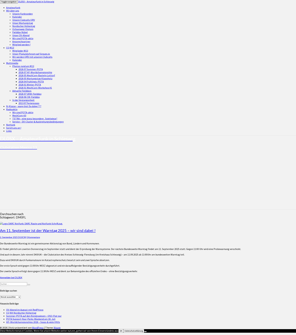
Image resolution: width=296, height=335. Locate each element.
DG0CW (22, 237)
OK (121, 331)
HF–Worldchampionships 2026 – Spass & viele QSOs (33, 322)
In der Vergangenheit (23, 100)
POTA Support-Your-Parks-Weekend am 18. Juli (30, 319)
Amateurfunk (13, 7)
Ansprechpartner (21, 41)
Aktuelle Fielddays (21, 90)
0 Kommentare (33, 237)
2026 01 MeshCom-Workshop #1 (35, 87)
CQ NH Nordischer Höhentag (21, 312)
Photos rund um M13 (23, 66)
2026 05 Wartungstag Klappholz (35, 78)
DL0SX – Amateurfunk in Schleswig (36, 1)
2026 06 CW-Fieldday (29, 97)
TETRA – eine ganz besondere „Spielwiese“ (34, 118)
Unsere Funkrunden (22, 13)
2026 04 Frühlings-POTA (31, 81)
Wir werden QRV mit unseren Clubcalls (32, 56)
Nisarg (57, 327)
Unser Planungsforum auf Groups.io (31, 53)
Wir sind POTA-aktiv (22, 38)
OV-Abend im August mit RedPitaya (24, 309)
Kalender (17, 16)
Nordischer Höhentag (23, 26)
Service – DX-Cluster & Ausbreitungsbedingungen (38, 121)
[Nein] (145, 331)
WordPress (37, 327)
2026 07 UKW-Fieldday (29, 93)
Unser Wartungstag (22, 23)
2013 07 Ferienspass (28, 103)
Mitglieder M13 (20, 50)
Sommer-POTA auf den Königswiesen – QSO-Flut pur (34, 315)
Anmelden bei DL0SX (11, 277)
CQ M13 (10, 47)
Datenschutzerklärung (134, 331)
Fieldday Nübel (20, 32)
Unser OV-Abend (20, 35)
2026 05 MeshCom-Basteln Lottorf (36, 75)
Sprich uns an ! (13, 127)
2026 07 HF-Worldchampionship (35, 72)
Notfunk (10, 124)
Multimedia (12, 63)
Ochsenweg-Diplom (22, 29)
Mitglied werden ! (21, 44)
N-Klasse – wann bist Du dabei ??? (23, 106)
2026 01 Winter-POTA (29, 84)
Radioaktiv (11, 109)
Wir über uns (12, 10)
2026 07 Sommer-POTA (30, 69)
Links (9, 130)
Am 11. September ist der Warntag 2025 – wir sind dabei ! (48, 230)
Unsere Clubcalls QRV (23, 19)
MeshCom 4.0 (19, 115)
